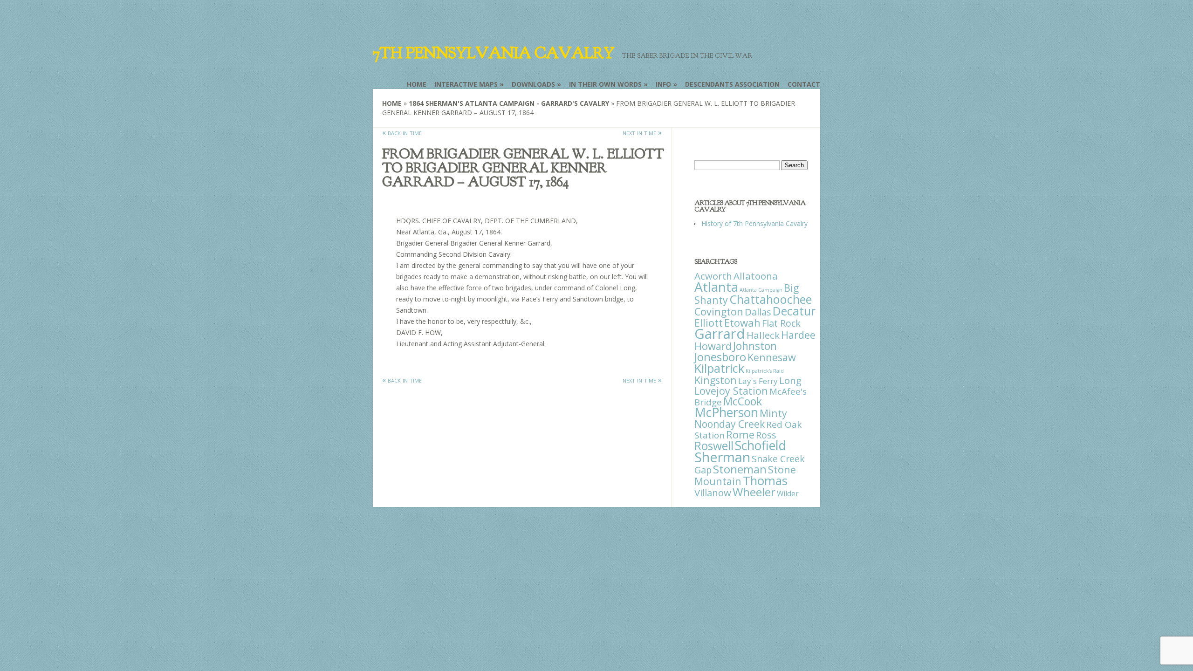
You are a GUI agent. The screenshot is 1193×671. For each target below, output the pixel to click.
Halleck (763, 335)
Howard (713, 346)
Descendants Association (732, 84)
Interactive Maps (466, 84)
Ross (766, 435)
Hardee (798, 335)
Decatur (794, 311)
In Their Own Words (605, 84)
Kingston (715, 380)
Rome (740, 434)
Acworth (713, 275)
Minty (773, 413)
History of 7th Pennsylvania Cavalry (754, 223)
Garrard (719, 333)
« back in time (402, 132)
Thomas (765, 480)
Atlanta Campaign (761, 290)
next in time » (642, 132)
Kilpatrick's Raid (765, 371)
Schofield (760, 445)
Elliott (708, 322)
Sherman (722, 457)
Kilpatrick (719, 368)
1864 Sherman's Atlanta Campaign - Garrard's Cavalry (509, 103)
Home (416, 84)
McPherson (726, 412)
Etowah (742, 322)
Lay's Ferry (758, 381)
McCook (742, 401)
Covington (718, 311)
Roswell (714, 445)
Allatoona (756, 275)
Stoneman (740, 469)
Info (663, 84)
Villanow (712, 492)
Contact (804, 84)
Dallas (758, 311)
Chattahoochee (770, 299)
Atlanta (716, 286)
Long (790, 380)
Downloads (533, 84)
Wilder (788, 493)
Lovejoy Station (731, 390)
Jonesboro (720, 356)
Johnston (755, 345)
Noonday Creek (729, 424)
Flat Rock (781, 323)
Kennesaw (771, 357)
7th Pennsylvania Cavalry (493, 53)
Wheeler (754, 492)
